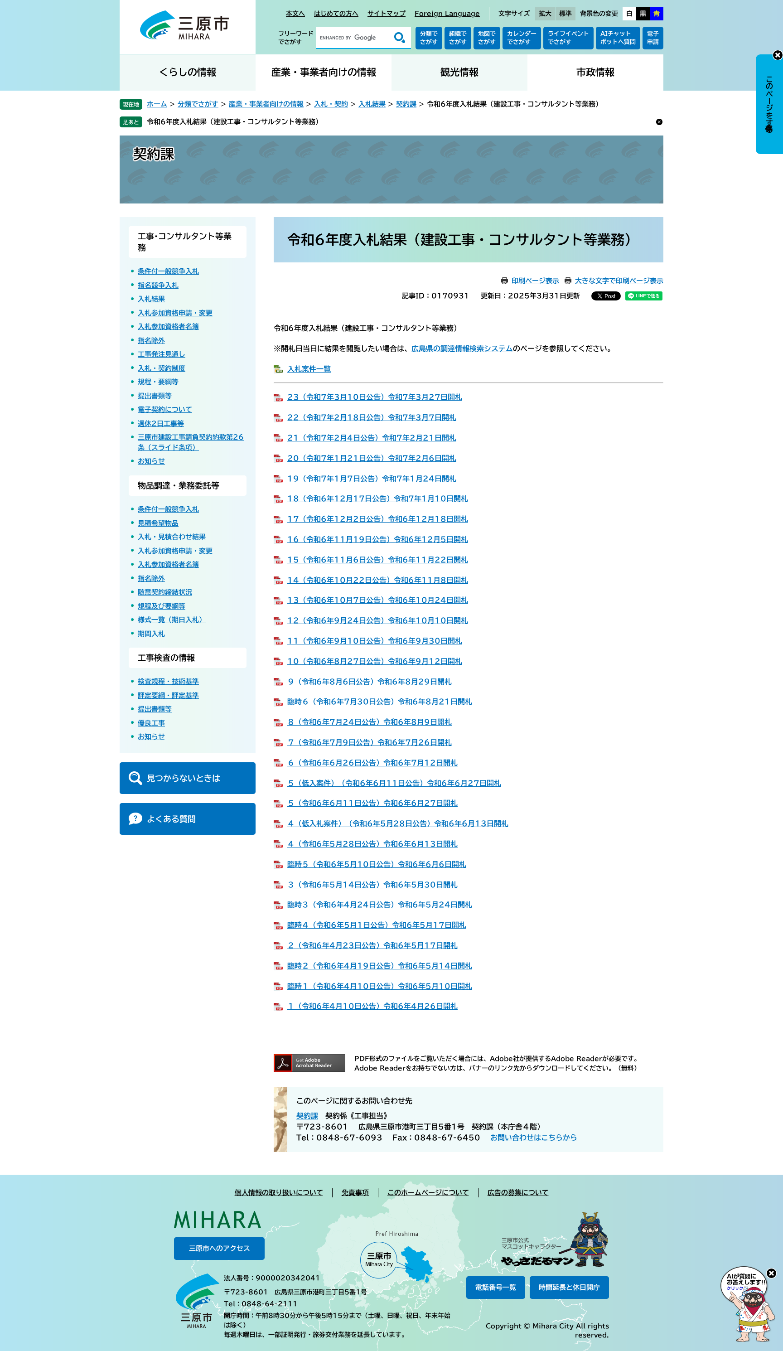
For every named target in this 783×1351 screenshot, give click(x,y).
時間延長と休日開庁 (569, 1287)
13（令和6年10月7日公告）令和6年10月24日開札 (377, 600)
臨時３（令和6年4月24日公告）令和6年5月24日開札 (379, 904)
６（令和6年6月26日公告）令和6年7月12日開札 (372, 762)
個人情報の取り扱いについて (279, 1192)
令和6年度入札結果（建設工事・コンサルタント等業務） (234, 121)
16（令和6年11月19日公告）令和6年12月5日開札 (377, 539)
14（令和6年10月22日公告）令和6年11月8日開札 (377, 580)
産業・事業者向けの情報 (323, 72)
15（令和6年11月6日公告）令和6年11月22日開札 (377, 559)
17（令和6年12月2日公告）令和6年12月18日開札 (377, 519)
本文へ (295, 13)
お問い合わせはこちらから (533, 1137)
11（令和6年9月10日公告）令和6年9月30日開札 (374, 640)
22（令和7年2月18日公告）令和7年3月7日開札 (371, 417)
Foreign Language (447, 13)
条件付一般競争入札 (168, 271)
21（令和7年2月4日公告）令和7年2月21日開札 (371, 437)
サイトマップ (386, 13)
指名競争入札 (158, 285)
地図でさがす (487, 38)
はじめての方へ (336, 13)
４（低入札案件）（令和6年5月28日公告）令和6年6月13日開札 (397, 823)
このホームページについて (428, 1192)
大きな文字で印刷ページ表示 (619, 280)
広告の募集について (518, 1192)
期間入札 (151, 633)
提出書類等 (155, 395)
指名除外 (151, 340)
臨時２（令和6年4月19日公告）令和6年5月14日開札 (379, 965)
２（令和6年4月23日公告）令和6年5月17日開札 (372, 945)
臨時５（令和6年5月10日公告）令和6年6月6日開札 (376, 864)
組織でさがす (458, 38)
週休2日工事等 (161, 423)
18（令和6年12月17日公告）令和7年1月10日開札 (377, 498)
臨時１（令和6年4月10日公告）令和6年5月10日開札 (379, 986)
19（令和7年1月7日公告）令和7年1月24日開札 (371, 478)
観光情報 (459, 72)
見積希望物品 (158, 523)
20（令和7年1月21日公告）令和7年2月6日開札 (371, 458)
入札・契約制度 (161, 368)
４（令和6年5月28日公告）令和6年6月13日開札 (372, 843)
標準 (565, 13)
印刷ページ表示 (535, 280)
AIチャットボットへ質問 (618, 38)
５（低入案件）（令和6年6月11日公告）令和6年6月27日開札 (394, 783)
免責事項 (355, 1192)
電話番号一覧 (495, 1287)
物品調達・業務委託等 (178, 485)
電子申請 (653, 38)
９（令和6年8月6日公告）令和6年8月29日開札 (369, 681)
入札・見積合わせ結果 (172, 536)
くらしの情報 (187, 72)
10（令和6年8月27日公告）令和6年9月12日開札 (374, 661)
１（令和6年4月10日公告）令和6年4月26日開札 (372, 1006)
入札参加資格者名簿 (168, 326)
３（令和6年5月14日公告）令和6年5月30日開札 (372, 884)
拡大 (545, 13)
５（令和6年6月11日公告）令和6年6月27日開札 (372, 803)
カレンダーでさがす (521, 38)
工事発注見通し (161, 354)
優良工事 (151, 723)
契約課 (406, 104)
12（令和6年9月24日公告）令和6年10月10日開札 (377, 620)
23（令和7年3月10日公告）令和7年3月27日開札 (374, 397)
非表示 (778, 55)
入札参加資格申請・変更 (175, 313)
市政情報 (595, 72)
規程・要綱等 (158, 381)
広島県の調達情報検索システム (462, 348)
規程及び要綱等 (161, 606)
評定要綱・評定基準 (168, 695)
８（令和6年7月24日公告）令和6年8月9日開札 (369, 722)
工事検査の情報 (166, 658)
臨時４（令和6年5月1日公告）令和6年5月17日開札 (376, 925)
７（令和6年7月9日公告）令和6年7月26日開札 (369, 742)
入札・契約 (331, 104)
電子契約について (165, 409)
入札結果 (372, 104)
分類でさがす (429, 38)
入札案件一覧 (309, 369)
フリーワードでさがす (296, 38)
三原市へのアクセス (219, 1248)
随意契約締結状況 (165, 592)
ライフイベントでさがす (568, 38)
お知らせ (151, 461)
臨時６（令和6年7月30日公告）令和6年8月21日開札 (379, 701)
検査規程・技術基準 (168, 681)
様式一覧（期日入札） (172, 619)
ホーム (157, 104)
